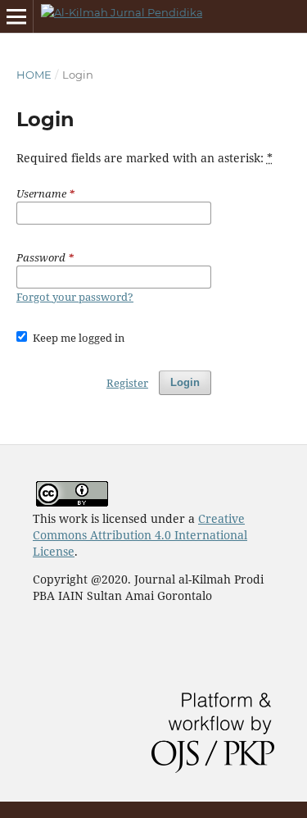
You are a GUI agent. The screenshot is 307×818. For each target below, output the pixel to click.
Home (34, 74)
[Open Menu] (16, 16)
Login (185, 382)
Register (127, 382)
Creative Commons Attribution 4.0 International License (140, 535)
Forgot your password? (74, 296)
